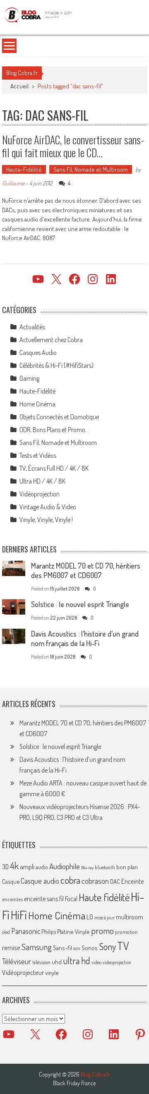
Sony (107, 946)
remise (11, 947)
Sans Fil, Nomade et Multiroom (90, 169)
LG (90, 917)
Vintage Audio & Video (47, 507)
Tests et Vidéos (37, 455)
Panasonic (25, 931)
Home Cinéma (37, 404)
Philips (48, 931)
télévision (41, 962)
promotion (126, 932)
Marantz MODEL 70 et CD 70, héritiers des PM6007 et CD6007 (85, 570)
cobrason (95, 880)
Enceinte (132, 881)
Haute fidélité (104, 897)
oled (6, 932)
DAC (115, 881)
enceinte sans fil (44, 899)
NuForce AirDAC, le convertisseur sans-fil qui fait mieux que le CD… (73, 145)
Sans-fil (62, 947)
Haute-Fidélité (24, 169)
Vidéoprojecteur (23, 972)
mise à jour (104, 917)
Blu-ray (87, 867)
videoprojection (117, 962)
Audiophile (64, 866)
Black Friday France (74, 1083)
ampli (27, 866)
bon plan (127, 867)
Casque (10, 881)
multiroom (129, 917)
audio (42, 866)
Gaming (29, 378)
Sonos (90, 947)
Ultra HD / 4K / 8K (42, 481)
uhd (57, 961)
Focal (71, 899)
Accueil (19, 86)
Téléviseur (16, 961)
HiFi (19, 914)
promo (102, 930)
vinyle (51, 972)
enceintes (12, 898)
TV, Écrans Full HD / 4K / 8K (54, 468)
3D (5, 867)
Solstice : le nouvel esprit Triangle (80, 604)
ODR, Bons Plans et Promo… (54, 429)
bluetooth (105, 867)
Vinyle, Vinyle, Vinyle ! (46, 519)
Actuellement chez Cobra (51, 339)
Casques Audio (38, 352)
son (76, 948)
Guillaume (13, 183)
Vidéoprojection (39, 494)
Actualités (32, 327)
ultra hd (76, 960)
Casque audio (40, 880)
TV (123, 946)
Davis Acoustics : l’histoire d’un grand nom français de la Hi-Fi (85, 638)
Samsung (37, 946)
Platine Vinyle (73, 931)
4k (14, 865)
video (96, 962)
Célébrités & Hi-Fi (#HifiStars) (56, 365)
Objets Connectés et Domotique (59, 417)
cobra (70, 880)
